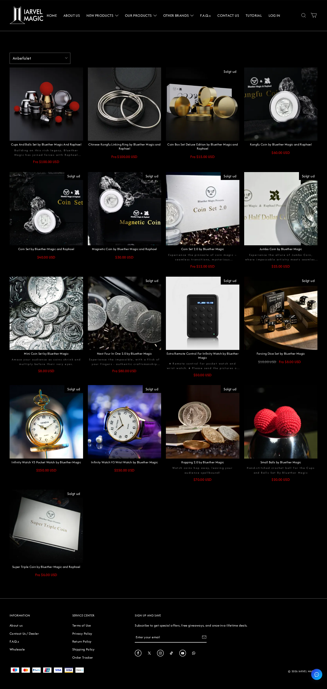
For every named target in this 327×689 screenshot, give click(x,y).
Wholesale (17, 649)
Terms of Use (81, 625)
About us (16, 625)
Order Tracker (82, 657)
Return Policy (82, 641)
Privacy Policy (82, 633)
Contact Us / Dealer (24, 633)
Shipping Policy (83, 649)
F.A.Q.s (14, 641)
